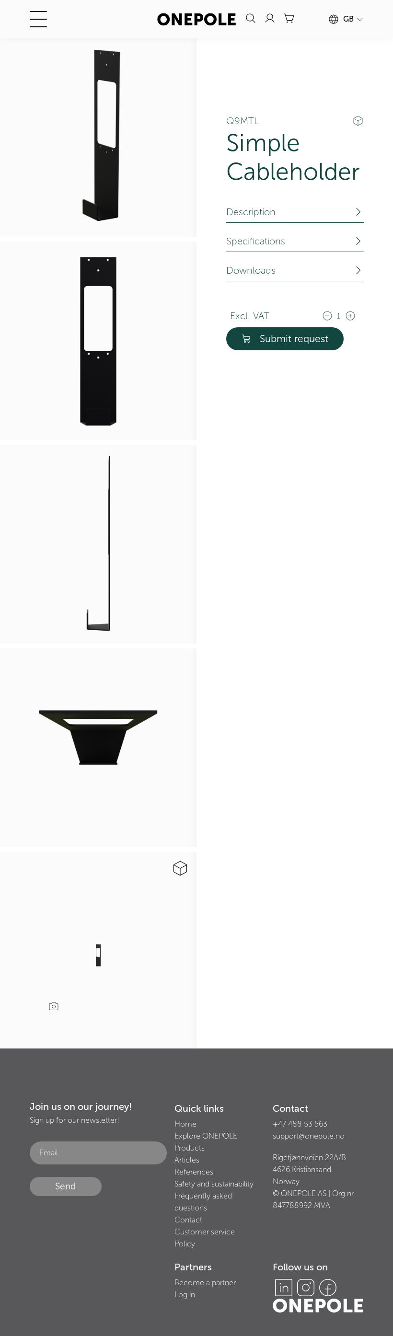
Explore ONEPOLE (205, 1135)
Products (189, 1147)
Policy (184, 1243)
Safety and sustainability (214, 1183)
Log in (184, 1294)
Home (185, 1124)
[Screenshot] (53, 1007)
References (193, 1171)
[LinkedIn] (284, 1288)
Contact (188, 1219)
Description (251, 212)
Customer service (204, 1231)
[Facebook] (328, 1288)
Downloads (251, 270)
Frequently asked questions (203, 1201)
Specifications (255, 241)
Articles (186, 1159)
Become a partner (205, 1282)
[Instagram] (306, 1288)
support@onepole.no (309, 1135)
